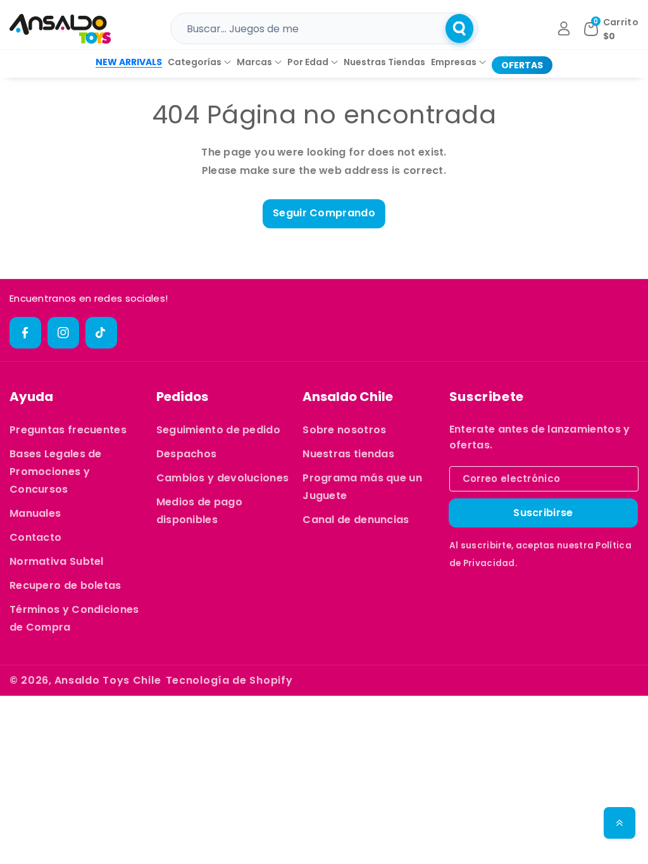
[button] (199, 62)
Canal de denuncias (355, 519)
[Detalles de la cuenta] (564, 28)
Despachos (186, 454)
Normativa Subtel (56, 561)
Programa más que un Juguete (362, 487)
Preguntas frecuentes (68, 430)
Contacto (35, 537)
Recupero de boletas (65, 585)
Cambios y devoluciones (222, 478)
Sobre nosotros (344, 430)
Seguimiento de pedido (218, 430)
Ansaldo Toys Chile (107, 680)
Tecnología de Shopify (229, 680)
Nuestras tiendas (348, 454)
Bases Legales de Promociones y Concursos (55, 472)
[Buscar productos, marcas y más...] (459, 28)
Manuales (35, 513)
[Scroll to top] (619, 823)
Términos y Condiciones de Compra (74, 618)
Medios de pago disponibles (199, 511)
